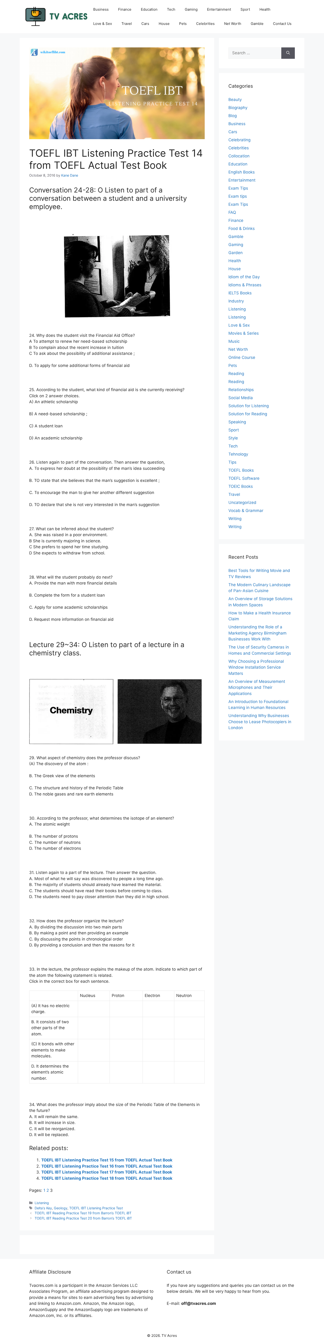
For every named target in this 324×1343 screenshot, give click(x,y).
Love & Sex (102, 23)
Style (233, 438)
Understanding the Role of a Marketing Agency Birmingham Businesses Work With (257, 633)
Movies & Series (243, 333)
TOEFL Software (243, 478)
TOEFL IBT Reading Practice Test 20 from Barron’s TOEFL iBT (83, 1218)
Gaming (191, 9)
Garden (235, 252)
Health (264, 9)
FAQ (232, 212)
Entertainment (219, 9)
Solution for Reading (247, 413)
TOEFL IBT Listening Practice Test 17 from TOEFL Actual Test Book (106, 1172)
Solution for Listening (248, 405)
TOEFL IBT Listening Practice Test (96, 1208)
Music (234, 341)
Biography (237, 107)
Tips (232, 462)
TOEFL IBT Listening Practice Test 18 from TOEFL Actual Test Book (106, 1178)
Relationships (241, 389)
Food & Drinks (241, 228)
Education (149, 9)
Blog (232, 115)
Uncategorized (242, 502)
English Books (241, 172)
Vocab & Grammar (245, 510)
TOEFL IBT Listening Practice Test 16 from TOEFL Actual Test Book (106, 1166)
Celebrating (239, 139)
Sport (245, 9)
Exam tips (237, 196)
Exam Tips (238, 188)
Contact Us (282, 23)
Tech (171, 9)
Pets (183, 23)
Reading (236, 373)
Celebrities (205, 23)
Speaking (237, 422)
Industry (236, 301)
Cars (145, 23)
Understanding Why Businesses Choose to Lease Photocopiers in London (259, 721)
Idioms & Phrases (244, 285)
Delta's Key (43, 1208)
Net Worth (232, 23)
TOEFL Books (241, 470)
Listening (42, 1203)
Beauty (235, 99)
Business (101, 9)
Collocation (239, 156)
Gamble (257, 23)
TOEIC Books (240, 486)
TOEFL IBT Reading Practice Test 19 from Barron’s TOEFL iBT (83, 1213)
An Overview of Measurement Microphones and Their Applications (256, 687)
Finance (124, 9)
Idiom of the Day (244, 276)
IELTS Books (240, 293)
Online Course (241, 357)
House (164, 23)
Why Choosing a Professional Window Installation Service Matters (256, 667)
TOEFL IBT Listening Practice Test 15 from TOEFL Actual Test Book (106, 1160)
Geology (60, 1208)
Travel (126, 23)
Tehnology (238, 454)
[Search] (288, 53)
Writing (234, 518)
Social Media (240, 397)
